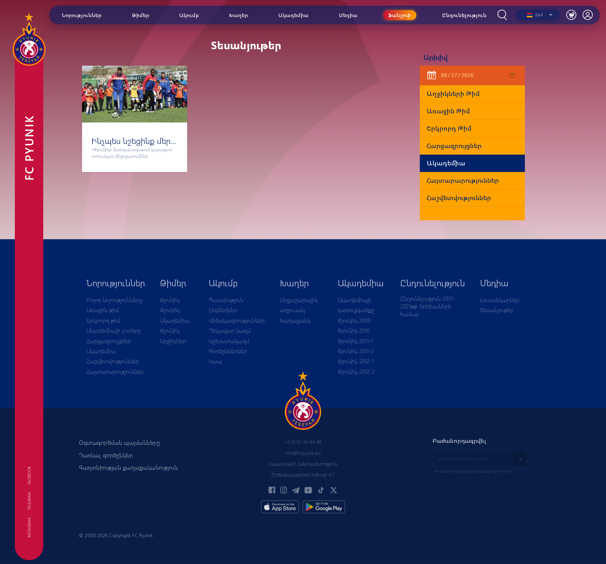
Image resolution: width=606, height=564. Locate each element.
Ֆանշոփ (399, 15)
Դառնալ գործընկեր (106, 455)
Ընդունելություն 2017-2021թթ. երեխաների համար (427, 306)
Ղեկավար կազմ (230, 330)
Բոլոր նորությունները (114, 300)
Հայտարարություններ (463, 180)
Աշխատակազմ (229, 341)
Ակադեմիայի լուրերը (113, 330)
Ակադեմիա (446, 163)
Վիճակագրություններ (237, 320)
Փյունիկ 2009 (354, 320)
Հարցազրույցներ (454, 145)
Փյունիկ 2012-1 (356, 361)
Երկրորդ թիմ (449, 128)
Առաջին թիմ (448, 111)
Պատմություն (226, 300)
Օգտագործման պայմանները (119, 442)
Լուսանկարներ (500, 300)
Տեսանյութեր (497, 310)
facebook (29, 475)
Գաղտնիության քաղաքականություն (128, 467)
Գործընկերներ (228, 351)
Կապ (215, 361)
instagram (29, 528)
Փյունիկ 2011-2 (356, 351)
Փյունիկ (170, 300)
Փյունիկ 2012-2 (356, 371)
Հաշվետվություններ (459, 197)
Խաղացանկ (295, 320)
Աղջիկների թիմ (453, 93)
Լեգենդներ (223, 310)
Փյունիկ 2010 (354, 330)
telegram (29, 501)
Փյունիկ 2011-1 (355, 341)
